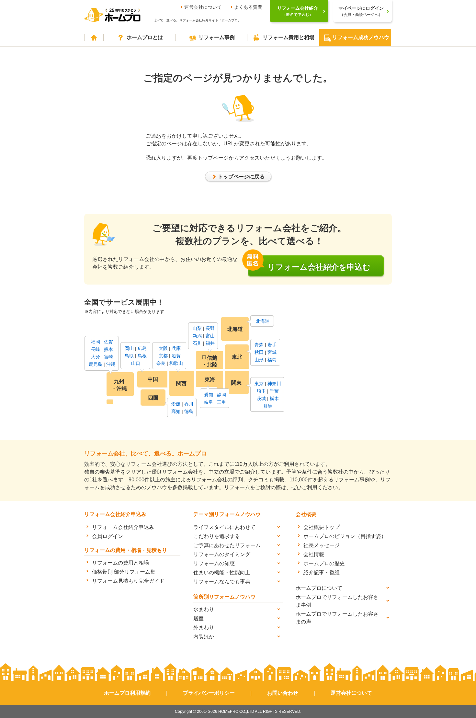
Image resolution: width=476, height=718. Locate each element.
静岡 (221, 394)
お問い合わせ (282, 693)
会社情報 (313, 554)
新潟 (197, 335)
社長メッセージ (321, 545)
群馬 (267, 406)
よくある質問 (248, 7)
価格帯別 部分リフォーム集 (123, 572)
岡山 (129, 348)
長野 (210, 328)
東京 (259, 383)
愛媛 (175, 404)
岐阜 (208, 402)
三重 (221, 402)
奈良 (160, 363)
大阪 (163, 348)
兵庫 (176, 348)
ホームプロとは (145, 37)
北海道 (262, 321)
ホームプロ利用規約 (127, 693)
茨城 (261, 398)
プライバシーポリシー (209, 693)
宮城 (272, 352)
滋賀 (176, 355)
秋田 (259, 352)
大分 (95, 356)
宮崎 (108, 356)
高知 (175, 411)
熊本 (108, 349)
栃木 (274, 398)
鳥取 (129, 355)
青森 (259, 344)
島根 (142, 355)
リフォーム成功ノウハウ (360, 37)
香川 (188, 404)
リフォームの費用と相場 (120, 563)
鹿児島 (95, 364)
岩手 (272, 344)
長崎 (95, 349)
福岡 (95, 341)
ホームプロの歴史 (324, 563)
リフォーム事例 (216, 37)
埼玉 (261, 391)
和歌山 (176, 363)
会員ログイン (107, 536)
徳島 (188, 411)
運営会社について (203, 7)
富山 (210, 335)
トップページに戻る (241, 176)
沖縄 (110, 364)
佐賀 (108, 341)
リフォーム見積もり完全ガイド (128, 581)
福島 (272, 359)
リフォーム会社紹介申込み (123, 527)
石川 (197, 343)
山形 (259, 359)
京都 (163, 355)
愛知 (208, 394)
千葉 (274, 391)
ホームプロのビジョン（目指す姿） (344, 536)
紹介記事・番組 (321, 572)
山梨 (197, 328)
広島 (142, 348)
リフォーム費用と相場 (288, 37)
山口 (135, 363)
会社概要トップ (321, 527)
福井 (210, 343)
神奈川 (274, 383)
